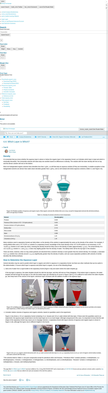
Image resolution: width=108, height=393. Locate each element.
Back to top (6, 375)
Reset (2, 46)
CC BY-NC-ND (69, 369)
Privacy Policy (35, 390)
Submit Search (5, 34)
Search (6, 133)
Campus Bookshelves (25, 137)
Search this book (4, 29)
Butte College (12, 152)
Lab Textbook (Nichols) (88, 137)
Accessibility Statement (57, 390)
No (29, 380)
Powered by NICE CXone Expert (28, 387)
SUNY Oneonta (42, 137)
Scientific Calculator (9, 91)
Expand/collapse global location (104, 136)
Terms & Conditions (45, 390)
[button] (6, 104)
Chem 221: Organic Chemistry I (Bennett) (64, 137)
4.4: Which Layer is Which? (18, 369)
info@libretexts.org (89, 390)
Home (11, 137)
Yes (23, 380)
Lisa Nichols (12, 150)
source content (13, 370)
